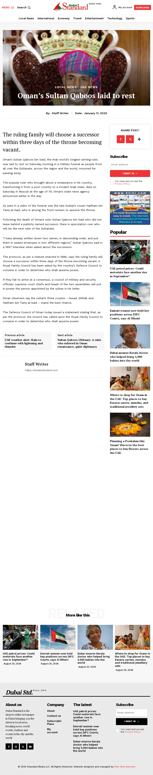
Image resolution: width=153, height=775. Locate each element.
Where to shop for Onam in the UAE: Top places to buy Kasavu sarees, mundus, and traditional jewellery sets (129, 400)
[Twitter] (130, 139)
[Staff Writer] (12, 366)
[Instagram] (16, 746)
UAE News (89, 87)
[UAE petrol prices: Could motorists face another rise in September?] (130, 252)
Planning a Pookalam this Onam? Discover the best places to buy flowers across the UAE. (129, 447)
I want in (128, 173)
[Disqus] (53, 437)
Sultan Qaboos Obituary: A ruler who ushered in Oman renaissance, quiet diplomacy (79, 343)
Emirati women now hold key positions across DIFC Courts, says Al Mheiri (129, 314)
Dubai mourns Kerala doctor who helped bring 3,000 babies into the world (129, 356)
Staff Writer (60, 113)
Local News (66, 87)
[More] (139, 139)
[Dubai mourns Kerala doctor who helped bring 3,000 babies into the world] (130, 336)
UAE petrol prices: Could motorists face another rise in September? (128, 272)
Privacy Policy (122, 184)
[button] (24, 7)
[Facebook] (121, 139)
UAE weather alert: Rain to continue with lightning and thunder (24, 343)
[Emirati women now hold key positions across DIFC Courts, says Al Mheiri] (130, 294)
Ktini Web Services (124, 766)
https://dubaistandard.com (41, 370)
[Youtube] (30, 746)
